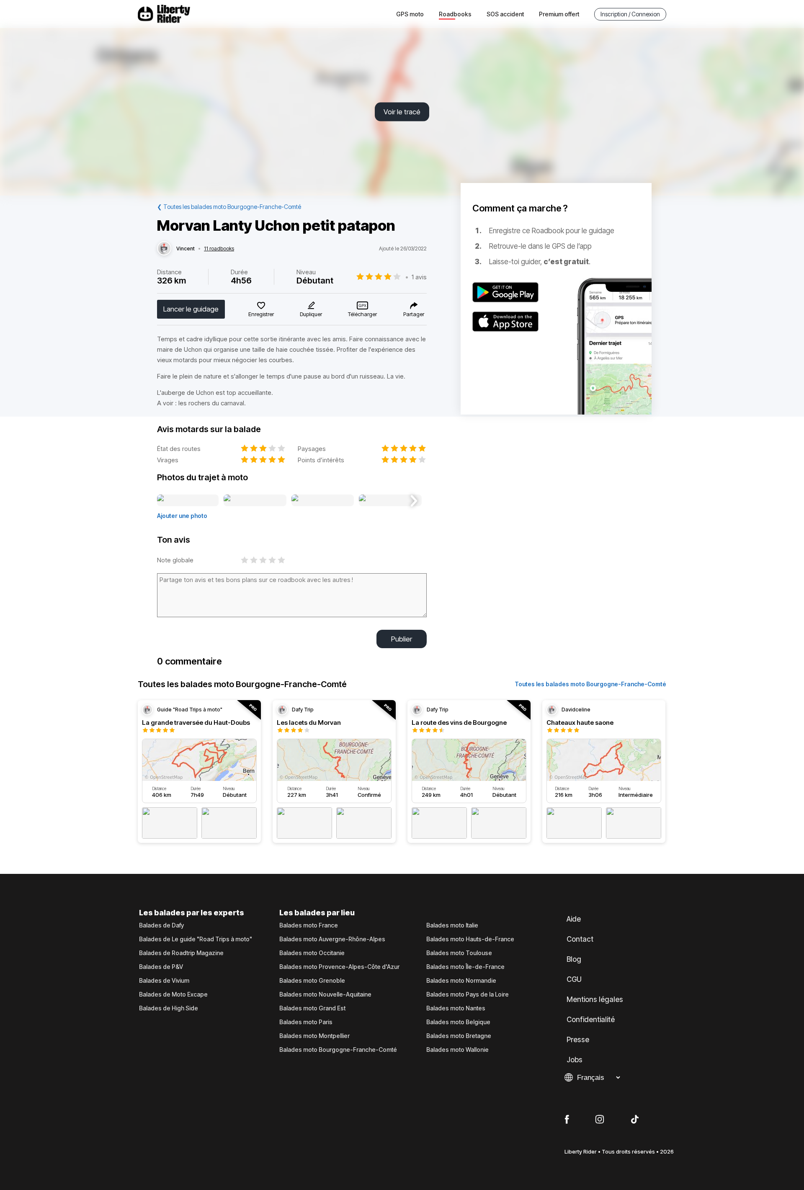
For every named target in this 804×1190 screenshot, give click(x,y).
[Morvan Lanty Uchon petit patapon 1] (188, 501)
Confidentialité (591, 1019)
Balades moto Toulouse (459, 953)
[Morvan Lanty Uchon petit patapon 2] (255, 501)
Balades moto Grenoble (312, 981)
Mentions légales (595, 999)
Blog (574, 959)
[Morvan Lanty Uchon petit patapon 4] (390, 501)
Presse (578, 1039)
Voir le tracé (402, 112)
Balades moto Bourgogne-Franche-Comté (338, 1050)
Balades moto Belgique (458, 1022)
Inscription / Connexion (630, 14)
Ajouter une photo (182, 515)
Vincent (185, 248)
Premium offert (559, 14)
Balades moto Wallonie (457, 1050)
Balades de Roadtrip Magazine (181, 953)
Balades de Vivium (164, 981)
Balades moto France (308, 925)
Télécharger (362, 314)
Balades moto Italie (452, 925)
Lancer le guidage (191, 309)
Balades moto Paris (305, 1022)
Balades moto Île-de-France (465, 967)
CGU (574, 979)
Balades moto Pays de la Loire (467, 994)
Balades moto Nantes (455, 1008)
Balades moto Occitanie (312, 953)
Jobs (574, 1060)
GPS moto (410, 14)
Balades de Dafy (161, 925)
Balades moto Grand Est (312, 1008)
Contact (580, 939)
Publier (401, 639)
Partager (413, 314)
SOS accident (505, 14)
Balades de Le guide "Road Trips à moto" (195, 939)
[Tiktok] (634, 1120)
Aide (574, 919)
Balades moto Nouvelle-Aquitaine (325, 994)
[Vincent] (164, 248)
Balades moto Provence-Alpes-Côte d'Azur (339, 967)
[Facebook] (566, 1120)
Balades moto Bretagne (458, 1036)
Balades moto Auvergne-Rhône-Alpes (332, 939)
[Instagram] (599, 1120)
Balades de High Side (168, 1008)
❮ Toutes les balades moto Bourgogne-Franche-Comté (229, 206)
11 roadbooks (219, 248)
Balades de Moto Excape (173, 994)
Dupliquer (311, 314)
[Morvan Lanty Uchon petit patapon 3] (322, 501)
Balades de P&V (161, 967)
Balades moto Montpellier (314, 1036)
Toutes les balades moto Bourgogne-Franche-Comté (590, 684)
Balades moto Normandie (461, 981)
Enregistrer (261, 314)
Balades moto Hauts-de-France (470, 939)
